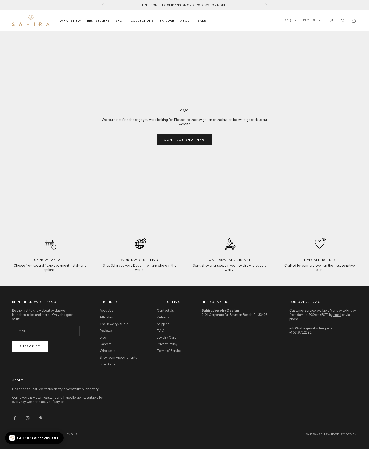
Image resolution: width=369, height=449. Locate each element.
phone (293, 319)
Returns (163, 317)
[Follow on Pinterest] (40, 418)
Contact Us (165, 310)
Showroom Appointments (118, 357)
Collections (142, 20)
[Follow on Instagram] (27, 418)
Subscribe (29, 346)
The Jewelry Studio (114, 324)
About (186, 20)
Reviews (106, 331)
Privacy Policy (167, 344)
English (309, 20)
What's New (70, 20)
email (337, 315)
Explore (166, 20)
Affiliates (106, 317)
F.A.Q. (161, 331)
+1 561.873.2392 (300, 332)
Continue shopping (184, 139)
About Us (106, 310)
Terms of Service (169, 351)
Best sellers (98, 20)
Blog (103, 337)
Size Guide (107, 364)
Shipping (163, 324)
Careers (105, 344)
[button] (34, 438)
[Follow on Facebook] (14, 418)
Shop (119, 20)
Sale (202, 20)
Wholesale (107, 351)
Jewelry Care (166, 337)
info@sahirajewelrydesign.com (311, 328)
